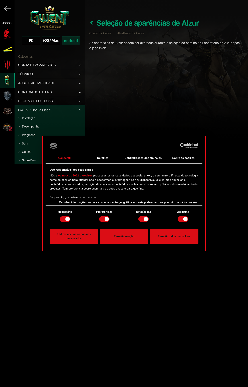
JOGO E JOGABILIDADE (36, 82)
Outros (26, 152)
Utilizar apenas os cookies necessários (74, 236)
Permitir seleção (124, 236)
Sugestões (29, 160)
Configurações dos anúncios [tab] (143, 157)
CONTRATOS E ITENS (35, 91)
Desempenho (30, 126)
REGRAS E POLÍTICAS (35, 100)
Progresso (28, 135)
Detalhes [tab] (102, 157)
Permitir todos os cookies (174, 236)
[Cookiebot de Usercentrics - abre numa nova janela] (182, 146)
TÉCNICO (25, 73)
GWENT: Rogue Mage (34, 109)
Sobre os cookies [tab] (183, 157)
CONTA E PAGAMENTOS (37, 64)
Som (25, 143)
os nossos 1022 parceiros (75, 175)
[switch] (104, 219)
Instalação (28, 118)
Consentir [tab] (64, 157)
